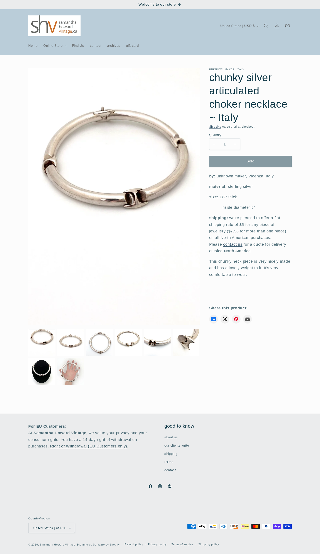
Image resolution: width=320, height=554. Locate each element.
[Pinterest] (236, 319)
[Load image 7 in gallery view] (41, 371)
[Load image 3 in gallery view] (99, 342)
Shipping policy (208, 544)
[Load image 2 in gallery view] (70, 342)
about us (171, 437)
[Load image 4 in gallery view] (128, 342)
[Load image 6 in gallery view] (186, 342)
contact (170, 470)
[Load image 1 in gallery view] (41, 342)
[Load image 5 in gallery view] (157, 342)
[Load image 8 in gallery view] (70, 371)
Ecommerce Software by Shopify (98, 544)
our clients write (176, 445)
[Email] (247, 319)
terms (168, 462)
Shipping (215, 126)
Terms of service (182, 544)
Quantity (215, 135)
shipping (170, 454)
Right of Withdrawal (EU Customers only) (88, 446)
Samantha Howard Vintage (58, 544)
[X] (225, 319)
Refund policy (134, 544)
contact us (233, 244)
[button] (54, 46)
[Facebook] (213, 319)
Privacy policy (157, 544)
